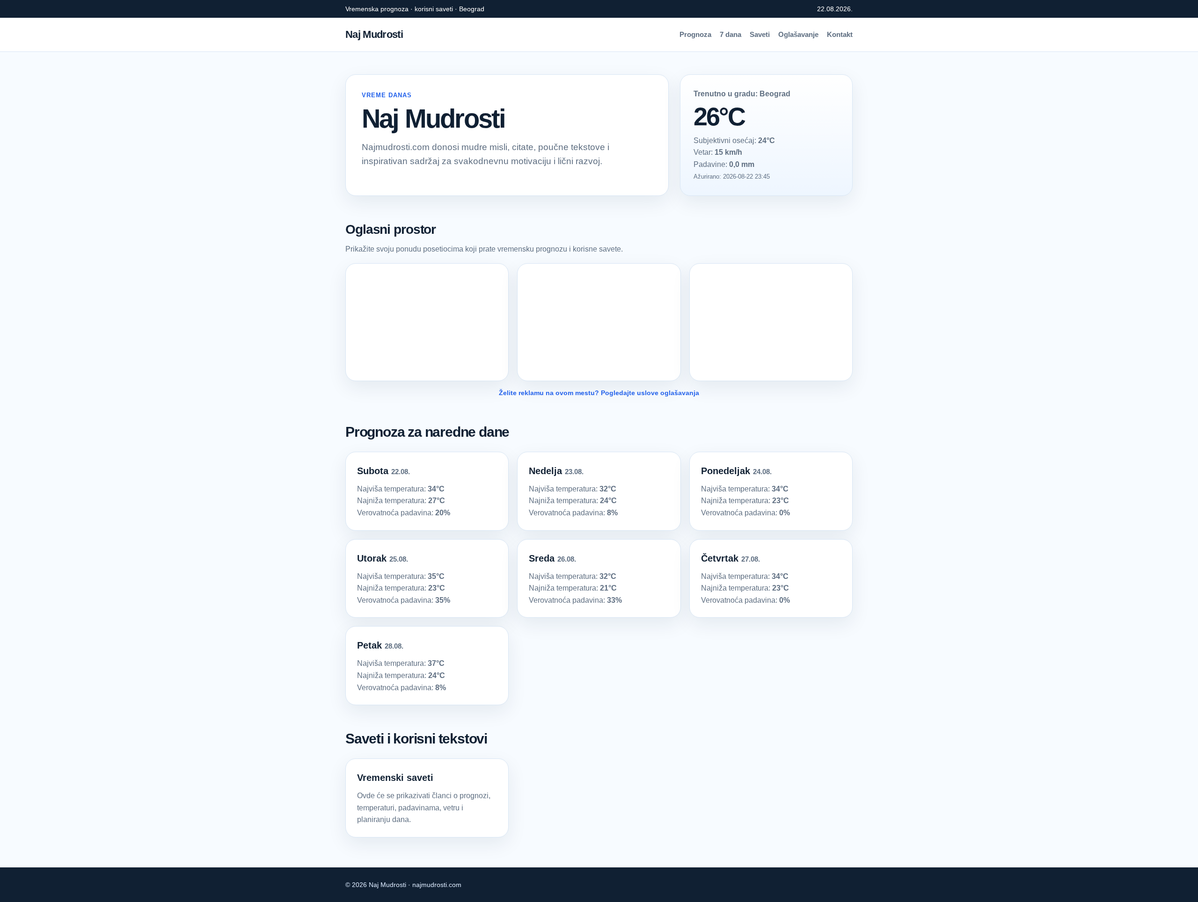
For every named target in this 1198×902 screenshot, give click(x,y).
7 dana (730, 34)
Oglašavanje (798, 34)
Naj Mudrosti (374, 34)
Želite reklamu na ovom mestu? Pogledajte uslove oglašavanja (599, 393)
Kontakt (840, 34)
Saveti (760, 34)
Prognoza (695, 34)
